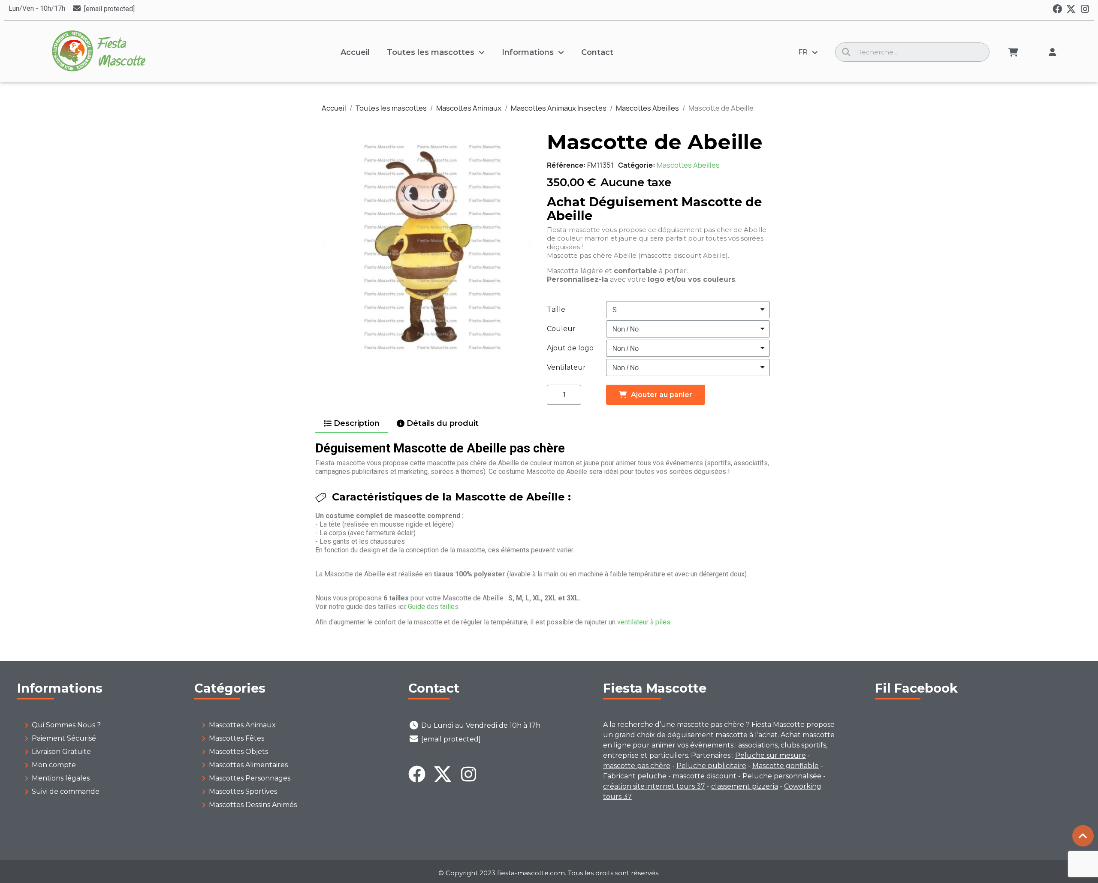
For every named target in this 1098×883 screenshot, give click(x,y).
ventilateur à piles (643, 622)
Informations (528, 52)
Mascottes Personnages (249, 778)
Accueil (355, 52)
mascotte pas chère (636, 766)
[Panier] (1013, 52)
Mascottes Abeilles (688, 165)
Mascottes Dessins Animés (253, 805)
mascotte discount (704, 776)
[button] (324, 243)
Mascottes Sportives (243, 791)
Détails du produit (443, 423)
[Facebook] (1057, 9)
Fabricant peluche (635, 776)
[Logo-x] (1071, 9)
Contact (597, 52)
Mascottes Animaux (242, 725)
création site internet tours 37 (654, 786)
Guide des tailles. (434, 607)
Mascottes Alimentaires (248, 765)
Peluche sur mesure (770, 755)
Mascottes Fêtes (236, 738)
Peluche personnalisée (781, 776)
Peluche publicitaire (711, 766)
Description (357, 423)
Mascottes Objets (238, 751)
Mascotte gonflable (785, 766)
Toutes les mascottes (430, 52)
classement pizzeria (744, 786)
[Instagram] (1084, 9)
